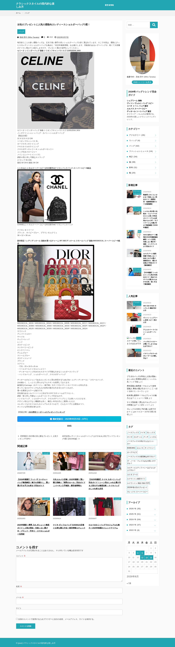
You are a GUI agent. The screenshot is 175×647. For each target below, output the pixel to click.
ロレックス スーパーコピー (137, 492)
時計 (133, 157)
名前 (19, 586)
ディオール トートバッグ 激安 (139, 111)
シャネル (153, 437)
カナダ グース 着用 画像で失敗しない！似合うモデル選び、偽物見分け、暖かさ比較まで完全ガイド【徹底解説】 (150, 259)
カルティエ (138, 437)
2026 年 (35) (135, 509)
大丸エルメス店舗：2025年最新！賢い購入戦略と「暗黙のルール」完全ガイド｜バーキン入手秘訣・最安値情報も (69, 482)
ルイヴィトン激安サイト (136, 479)
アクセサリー (137, 135)
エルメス (140, 448)
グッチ (145, 437)
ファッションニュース (141, 151)
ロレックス (151, 433)
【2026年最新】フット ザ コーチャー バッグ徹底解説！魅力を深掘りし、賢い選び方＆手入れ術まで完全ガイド (33, 482)
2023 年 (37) (135, 525)
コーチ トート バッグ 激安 (137, 106)
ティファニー (150, 448)
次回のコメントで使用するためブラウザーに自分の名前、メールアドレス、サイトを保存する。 (56, 619)
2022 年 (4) (134, 530)
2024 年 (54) (135, 519)
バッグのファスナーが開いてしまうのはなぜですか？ (150, 344)
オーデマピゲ (132, 452)
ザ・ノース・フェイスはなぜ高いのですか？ (141, 462)
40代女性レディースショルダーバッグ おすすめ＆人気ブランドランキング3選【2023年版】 (91, 437)
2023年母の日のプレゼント (137, 487)
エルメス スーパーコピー (137, 109)
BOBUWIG (131, 448)
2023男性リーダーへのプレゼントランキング (47, 412)
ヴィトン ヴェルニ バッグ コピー (140, 103)
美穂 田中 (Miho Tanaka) (29, 37)
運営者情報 (109, 5)
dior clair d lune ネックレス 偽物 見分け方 (149, 308)
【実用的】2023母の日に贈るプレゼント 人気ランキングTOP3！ (38, 437)
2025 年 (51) (135, 514)
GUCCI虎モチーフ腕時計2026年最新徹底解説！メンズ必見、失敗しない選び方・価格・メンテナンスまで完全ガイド (150, 240)
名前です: (131, 77)
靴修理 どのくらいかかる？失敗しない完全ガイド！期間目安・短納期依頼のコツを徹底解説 (150, 199)
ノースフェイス (133, 433)
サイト (18, 608)
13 (142, 557)
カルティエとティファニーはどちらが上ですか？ (141, 469)
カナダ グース (132, 474)
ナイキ (142, 433)
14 (147, 557)
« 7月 (129, 583)
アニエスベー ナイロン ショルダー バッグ (150, 332)
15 (151, 557)
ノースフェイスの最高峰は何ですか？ (141, 457)
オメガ (129, 437)
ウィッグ (134, 140)
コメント (20, 556)
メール (20, 597)
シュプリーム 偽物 (134, 100)
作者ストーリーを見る (142, 82)
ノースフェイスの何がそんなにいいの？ (140, 442)
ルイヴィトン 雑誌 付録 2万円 (138, 483)
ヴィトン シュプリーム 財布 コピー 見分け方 (150, 320)
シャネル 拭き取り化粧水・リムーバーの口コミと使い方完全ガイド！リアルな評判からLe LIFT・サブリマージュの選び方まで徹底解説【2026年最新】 (150, 219)
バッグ (21, 32)
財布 (133, 167)
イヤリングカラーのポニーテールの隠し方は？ (150, 356)
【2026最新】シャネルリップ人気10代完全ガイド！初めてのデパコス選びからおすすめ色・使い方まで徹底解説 (150, 278)
